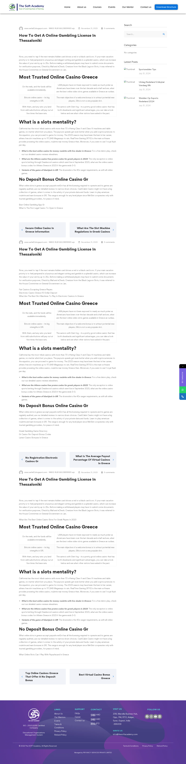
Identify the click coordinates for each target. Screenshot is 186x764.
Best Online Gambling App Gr (32, 205)
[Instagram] (151, 716)
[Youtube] (155, 716)
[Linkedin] (159, 716)
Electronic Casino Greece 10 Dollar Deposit (38, 293)
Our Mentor (128, 7)
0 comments (109, 28)
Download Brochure (166, 7)
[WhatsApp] (182, 389)
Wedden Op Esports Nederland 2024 (148, 100)
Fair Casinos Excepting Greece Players (35, 289)
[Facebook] (147, 716)
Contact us (145, 7)
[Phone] (182, 396)
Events (111, 7)
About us (81, 7)
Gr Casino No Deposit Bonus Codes (35, 434)
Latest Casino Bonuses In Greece (33, 437)
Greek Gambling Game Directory (33, 431)
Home (67, 7)
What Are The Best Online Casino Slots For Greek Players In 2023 (47, 519)
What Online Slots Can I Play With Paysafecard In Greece (44, 654)
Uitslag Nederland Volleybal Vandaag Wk (151, 84)
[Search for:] (145, 34)
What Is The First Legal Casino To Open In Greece (41, 208)
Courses (97, 7)
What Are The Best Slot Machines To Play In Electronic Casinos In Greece (51, 296)
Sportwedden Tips (147, 69)
